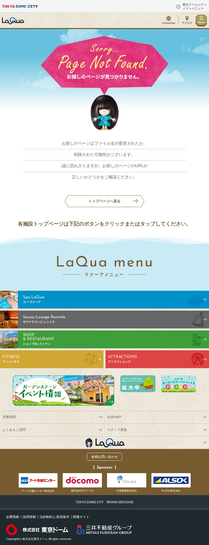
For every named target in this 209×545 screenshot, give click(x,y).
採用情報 (29, 517)
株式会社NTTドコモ (82, 490)
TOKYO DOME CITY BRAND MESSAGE (105, 502)
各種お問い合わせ (104, 457)
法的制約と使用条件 (54, 517)
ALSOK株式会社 (170, 490)
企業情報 (12, 517)
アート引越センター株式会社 (38, 490)
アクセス (187, 23)
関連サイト (81, 517)
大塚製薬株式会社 (126, 490)
